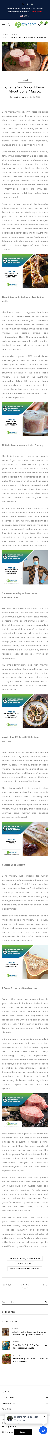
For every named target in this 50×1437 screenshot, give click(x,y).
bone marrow (24, 1263)
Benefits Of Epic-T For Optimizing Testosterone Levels (30, 1346)
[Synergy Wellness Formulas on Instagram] (27, 3)
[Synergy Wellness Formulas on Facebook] (18, 3)
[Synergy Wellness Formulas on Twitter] (23, 3)
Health (25, 80)
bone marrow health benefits (24, 1268)
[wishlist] (39, 25)
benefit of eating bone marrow (25, 1258)
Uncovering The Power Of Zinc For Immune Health (30, 1360)
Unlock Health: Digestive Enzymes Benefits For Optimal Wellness (29, 1333)
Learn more (36, 11)
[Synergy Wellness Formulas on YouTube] (32, 3)
